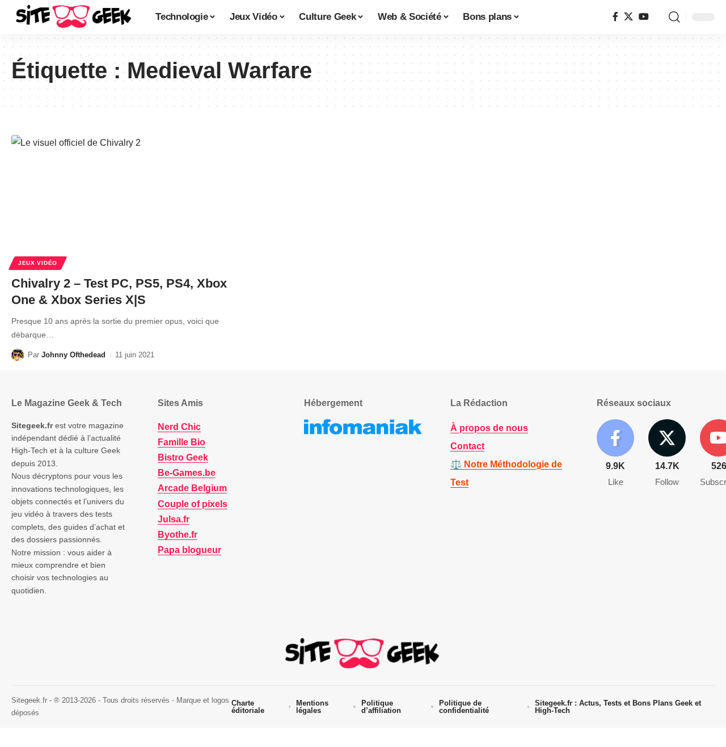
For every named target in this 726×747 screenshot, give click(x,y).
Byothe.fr (177, 534)
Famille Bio (181, 442)
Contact (467, 446)
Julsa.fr (173, 519)
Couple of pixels (192, 504)
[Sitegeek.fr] (74, 17)
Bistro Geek (183, 457)
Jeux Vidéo (37, 263)
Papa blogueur (189, 550)
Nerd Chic (179, 427)
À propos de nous (489, 428)
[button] (674, 17)
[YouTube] (644, 16)
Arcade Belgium (192, 488)
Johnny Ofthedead (73, 355)
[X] (628, 16)
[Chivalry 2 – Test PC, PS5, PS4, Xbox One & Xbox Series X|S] (121, 201)
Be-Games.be (187, 473)
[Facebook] (615, 16)
